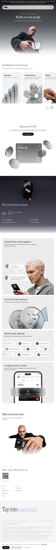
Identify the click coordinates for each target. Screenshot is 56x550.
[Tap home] (6, 7)
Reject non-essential (16, 547)
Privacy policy (19, 490)
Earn (3, 488)
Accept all (6, 547)
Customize (26, 547)
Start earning (28, 134)
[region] (28, 88)
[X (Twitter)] (3, 524)
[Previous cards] (47, 107)
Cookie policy (44, 544)
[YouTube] (15, 524)
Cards (3, 496)
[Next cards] (52, 107)
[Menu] (51, 7)
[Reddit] (18, 524)
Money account (5, 490)
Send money (5, 493)
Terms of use (19, 488)
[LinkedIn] (9, 524)
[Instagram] (6, 524)
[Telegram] (12, 524)
